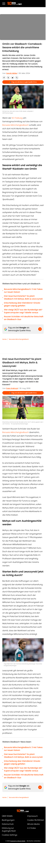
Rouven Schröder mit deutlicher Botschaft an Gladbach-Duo (23, 318)
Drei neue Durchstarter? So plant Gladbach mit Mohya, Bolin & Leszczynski (23, 297)
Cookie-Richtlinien (35, 820)
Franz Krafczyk (12, 388)
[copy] (16, 77)
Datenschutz (8, 824)
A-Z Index (31, 828)
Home (4, 339)
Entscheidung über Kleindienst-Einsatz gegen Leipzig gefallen (22, 304)
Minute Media (33, 824)
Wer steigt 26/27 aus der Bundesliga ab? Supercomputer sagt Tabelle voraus (23, 311)
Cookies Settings (9, 835)
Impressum (32, 816)
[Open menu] (3, 3)
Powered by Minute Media (17, 841)
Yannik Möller (11, 73)
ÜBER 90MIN (7, 816)
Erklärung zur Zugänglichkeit (9, 829)
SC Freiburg (17, 118)
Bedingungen (8, 820)
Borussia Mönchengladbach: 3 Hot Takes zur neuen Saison (23, 290)
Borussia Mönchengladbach (15, 125)
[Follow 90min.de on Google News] (40, 329)
